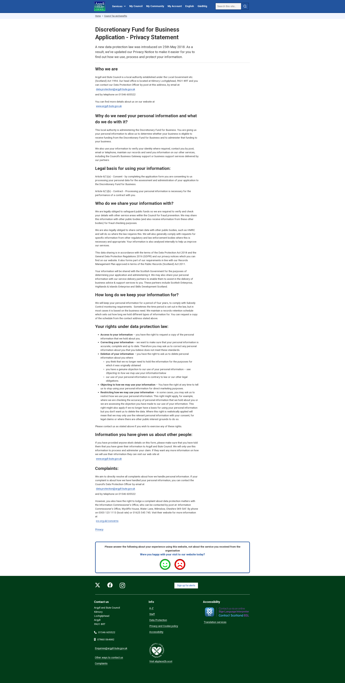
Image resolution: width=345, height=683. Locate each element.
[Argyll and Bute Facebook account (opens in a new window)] (109, 585)
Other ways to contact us (109, 657)
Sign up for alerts (186, 585)
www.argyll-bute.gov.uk (109, 106)
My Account (175, 6)
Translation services (215, 622)
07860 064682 (105, 639)
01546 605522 (106, 632)
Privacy (99, 529)
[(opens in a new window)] (227, 612)
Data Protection (158, 620)
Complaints (101, 663)
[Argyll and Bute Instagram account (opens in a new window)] (122, 585)
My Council (136, 6)
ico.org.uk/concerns (107, 520)
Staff (152, 614)
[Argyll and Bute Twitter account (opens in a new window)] (97, 585)
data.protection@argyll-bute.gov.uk (115, 89)
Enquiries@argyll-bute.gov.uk (111, 648)
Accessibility (156, 631)
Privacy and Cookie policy (163, 626)
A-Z (151, 608)
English (189, 6)
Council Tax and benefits (115, 16)
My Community (155, 6)
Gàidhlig (202, 6)
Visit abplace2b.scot (160, 661)
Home (98, 16)
